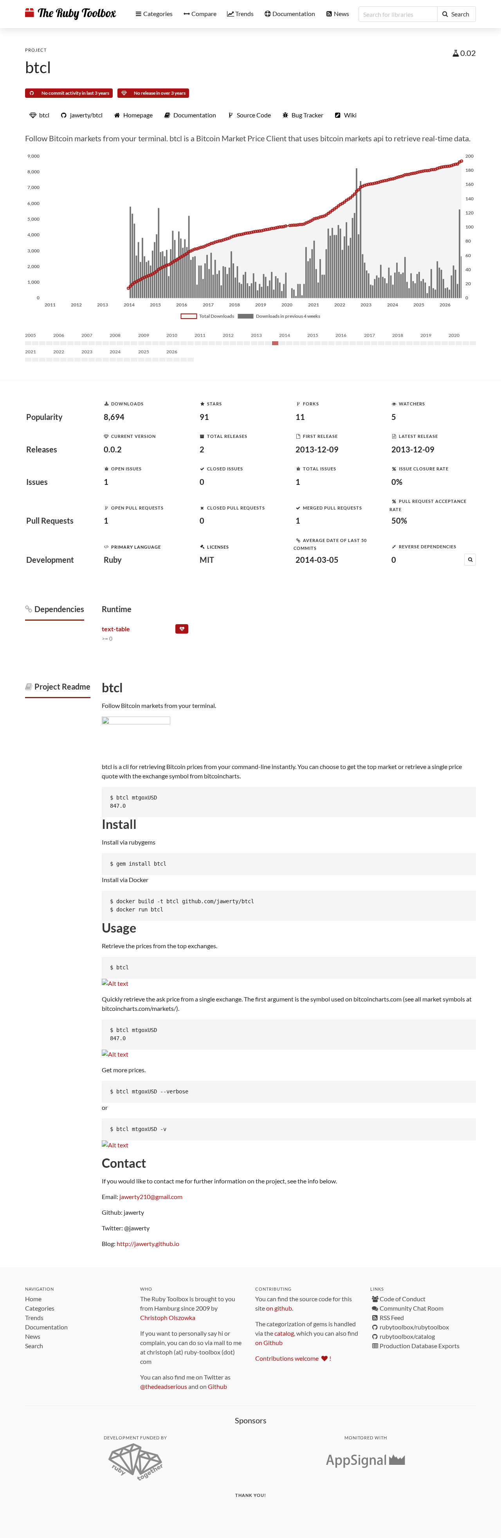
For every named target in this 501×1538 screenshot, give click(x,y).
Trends (34, 1317)
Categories (39, 1308)
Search (34, 1345)
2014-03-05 (317, 559)
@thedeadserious (163, 1386)
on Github (269, 1342)
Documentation (46, 1327)
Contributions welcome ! (293, 1358)
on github (279, 1308)
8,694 (114, 416)
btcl (38, 67)
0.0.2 (113, 449)
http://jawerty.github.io (148, 1243)
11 (300, 416)
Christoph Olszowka (167, 1317)
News (32, 1336)
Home (33, 1298)
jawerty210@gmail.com (150, 1196)
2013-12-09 (317, 449)
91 (204, 416)
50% (399, 520)
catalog (284, 1333)
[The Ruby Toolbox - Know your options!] (70, 14)
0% (396, 481)
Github (217, 1386)
